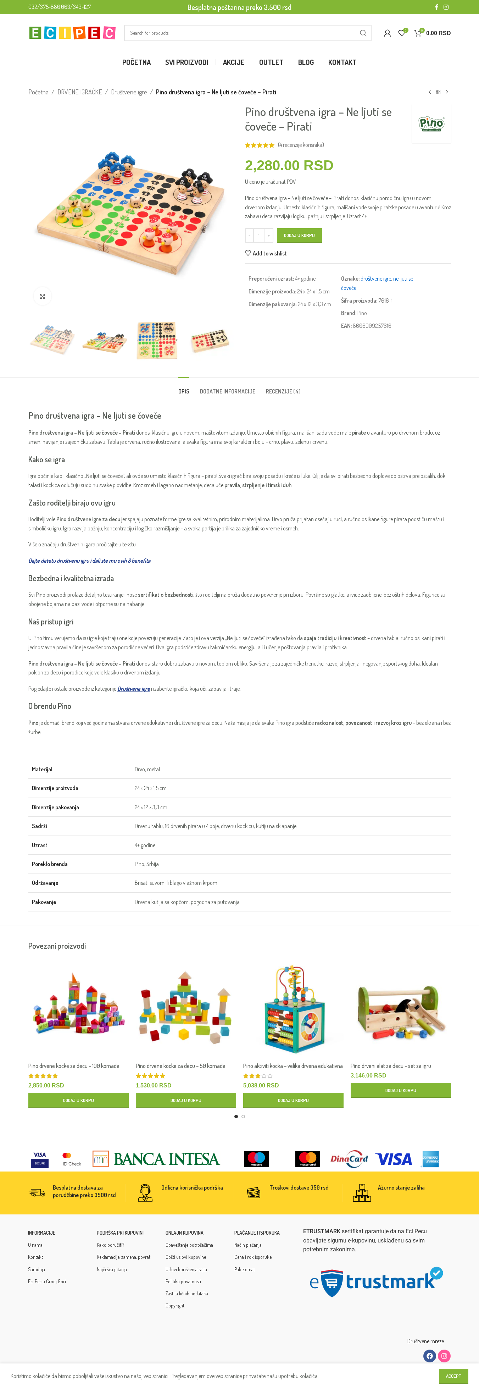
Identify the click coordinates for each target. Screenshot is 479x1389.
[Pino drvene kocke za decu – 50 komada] (186, 1008)
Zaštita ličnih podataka (187, 1293)
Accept (453, 1376)
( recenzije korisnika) (301, 145)
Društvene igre (129, 92)
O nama (35, 1245)
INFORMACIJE (41, 1233)
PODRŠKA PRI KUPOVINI (120, 1233)
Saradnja (36, 1269)
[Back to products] (438, 92)
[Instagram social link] (446, 7)
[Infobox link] (77, 1193)
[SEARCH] (363, 33)
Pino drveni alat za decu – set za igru (391, 1065)
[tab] (183, 388)
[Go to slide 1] (236, 1116)
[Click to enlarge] (42, 296)
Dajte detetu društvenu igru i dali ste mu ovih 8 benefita (89, 560)
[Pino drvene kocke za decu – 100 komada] (78, 1008)
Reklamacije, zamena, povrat (123, 1257)
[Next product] (446, 92)
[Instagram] (444, 1356)
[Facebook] (429, 1356)
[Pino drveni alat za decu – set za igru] (401, 1008)
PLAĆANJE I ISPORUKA (257, 1233)
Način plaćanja (248, 1245)
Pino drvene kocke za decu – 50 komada (180, 1065)
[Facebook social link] (437, 7)
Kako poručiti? (110, 1245)
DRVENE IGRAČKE (79, 92)
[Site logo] (72, 31)
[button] (37, 338)
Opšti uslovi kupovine (186, 1257)
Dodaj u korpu (299, 235)
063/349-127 (76, 6)
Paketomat (244, 1269)
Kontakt (35, 1257)
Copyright (175, 1305)
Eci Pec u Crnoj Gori (47, 1281)
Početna (38, 92)
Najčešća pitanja (112, 1269)
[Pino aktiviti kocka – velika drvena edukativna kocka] (293, 1008)
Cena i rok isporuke (253, 1257)
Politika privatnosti (183, 1281)
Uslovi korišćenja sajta (186, 1269)
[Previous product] (429, 92)
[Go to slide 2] (243, 1116)
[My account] (387, 33)
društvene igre (376, 278)
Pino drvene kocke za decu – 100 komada (73, 1065)
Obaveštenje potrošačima (189, 1245)
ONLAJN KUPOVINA (185, 1233)
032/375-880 (44, 6)
